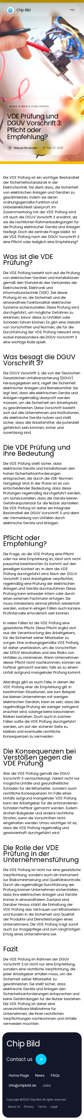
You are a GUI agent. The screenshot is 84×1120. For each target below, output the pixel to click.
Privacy (29, 1107)
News (40, 1075)
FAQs (55, 1075)
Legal (53, 1107)
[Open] (72, 10)
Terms (42, 1107)
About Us (14, 1107)
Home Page (19, 1075)
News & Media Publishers (29, 106)
